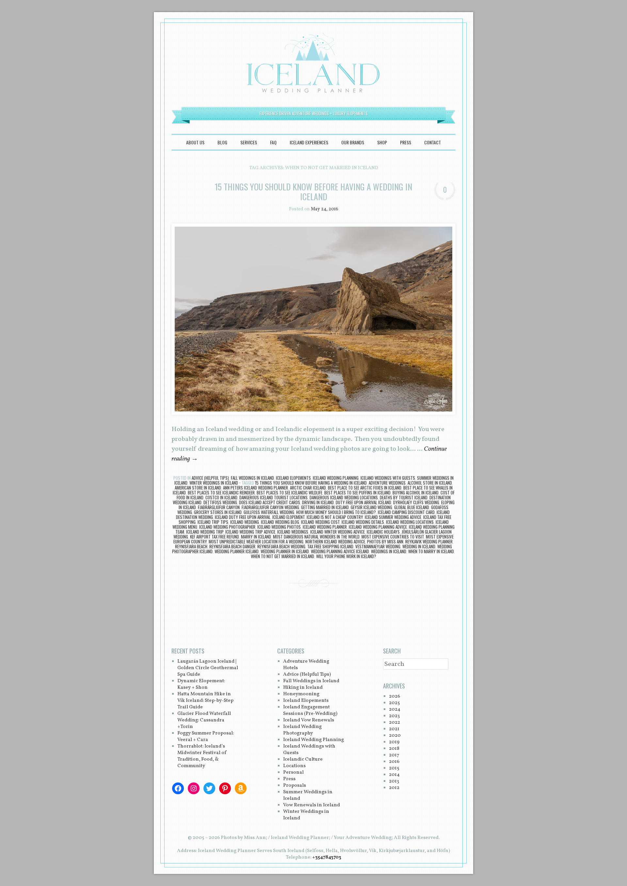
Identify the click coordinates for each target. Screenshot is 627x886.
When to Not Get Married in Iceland (282, 556)
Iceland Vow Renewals (308, 720)
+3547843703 (326, 857)
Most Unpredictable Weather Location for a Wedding (256, 541)
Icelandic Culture (303, 759)
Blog (222, 142)
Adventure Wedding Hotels (306, 664)
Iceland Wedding (244, 522)
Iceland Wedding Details (363, 522)
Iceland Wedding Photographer (227, 527)
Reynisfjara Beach (191, 546)
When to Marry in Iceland (431, 551)
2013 (394, 781)
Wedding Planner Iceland (237, 551)
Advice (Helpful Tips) (210, 478)
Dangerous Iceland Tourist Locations (273, 497)
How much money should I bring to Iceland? (336, 512)
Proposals (294, 785)
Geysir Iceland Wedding (371, 507)
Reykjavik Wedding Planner (429, 541)
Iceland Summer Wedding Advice (393, 517)
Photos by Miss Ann (385, 541)
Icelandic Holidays (383, 531)
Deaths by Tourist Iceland (403, 497)
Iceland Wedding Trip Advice (250, 531)
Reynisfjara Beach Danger (232, 546)
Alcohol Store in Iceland (430, 482)
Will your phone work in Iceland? (346, 556)
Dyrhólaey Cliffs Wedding (416, 502)
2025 (394, 703)
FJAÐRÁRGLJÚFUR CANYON (219, 507)
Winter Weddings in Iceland (213, 482)
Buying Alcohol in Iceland (416, 492)
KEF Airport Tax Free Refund (214, 536)
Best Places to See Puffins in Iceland (357, 492)
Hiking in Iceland (303, 687)
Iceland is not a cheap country (335, 517)
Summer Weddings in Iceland (307, 795)
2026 (394, 696)
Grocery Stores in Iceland (218, 512)
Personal (293, 772)
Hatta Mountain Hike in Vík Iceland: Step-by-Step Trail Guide (205, 701)
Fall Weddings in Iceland (252, 478)
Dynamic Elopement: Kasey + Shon (201, 684)
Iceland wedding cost (320, 522)
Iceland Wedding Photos (279, 527)
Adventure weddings (387, 482)
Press (405, 142)
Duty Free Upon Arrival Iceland (363, 502)
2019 (394, 742)
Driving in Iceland (318, 502)
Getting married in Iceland (325, 507)
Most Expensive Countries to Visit (393, 536)
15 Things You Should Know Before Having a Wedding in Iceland (313, 191)
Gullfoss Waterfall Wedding (269, 512)
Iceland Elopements (293, 478)
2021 (394, 729)
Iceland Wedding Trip (204, 531)
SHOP (382, 142)
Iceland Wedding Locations (410, 522)
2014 (394, 774)
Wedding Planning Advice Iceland (340, 551)
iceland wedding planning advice (378, 527)
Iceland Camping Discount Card (406, 512)
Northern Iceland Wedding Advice (335, 541)
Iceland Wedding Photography (302, 730)
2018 (394, 748)
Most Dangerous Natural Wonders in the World (316, 536)
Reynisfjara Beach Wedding (281, 546)
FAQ (273, 142)
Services (248, 142)
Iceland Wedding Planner (325, 527)
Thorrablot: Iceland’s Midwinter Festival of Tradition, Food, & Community (202, 756)
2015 (394, 768)
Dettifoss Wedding (220, 502)
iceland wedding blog (280, 522)
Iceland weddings (292, 531)
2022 (394, 722)
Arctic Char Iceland (308, 487)
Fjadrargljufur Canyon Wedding (270, 507)
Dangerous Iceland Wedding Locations (344, 497)
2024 (394, 709)
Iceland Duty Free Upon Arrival (242, 517)
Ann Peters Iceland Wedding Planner (255, 487)
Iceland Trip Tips (213, 522)
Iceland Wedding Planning (336, 478)
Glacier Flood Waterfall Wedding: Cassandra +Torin (204, 720)
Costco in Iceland (221, 497)
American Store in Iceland (198, 487)
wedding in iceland (418, 546)
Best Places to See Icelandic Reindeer (221, 492)
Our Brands (352, 142)
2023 (394, 716)
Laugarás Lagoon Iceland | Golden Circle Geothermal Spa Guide (207, 668)
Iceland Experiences (309, 142)
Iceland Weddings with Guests (388, 478)
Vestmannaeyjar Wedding (377, 546)
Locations (294, 766)
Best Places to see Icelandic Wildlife (289, 492)
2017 (394, 755)
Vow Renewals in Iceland (311, 805)
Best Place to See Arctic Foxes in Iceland (364, 487)
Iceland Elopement (288, 517)
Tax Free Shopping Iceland (330, 546)
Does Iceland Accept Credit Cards (269, 502)
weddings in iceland (388, 551)
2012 (394, 787)
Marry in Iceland (256, 536)
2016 (394, 761)
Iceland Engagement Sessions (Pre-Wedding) (310, 710)
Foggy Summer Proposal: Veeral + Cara (205, 736)
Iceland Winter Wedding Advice (337, 531)
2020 (395, 735)
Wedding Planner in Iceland (285, 551)
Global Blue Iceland (411, 507)
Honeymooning (301, 694)
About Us (195, 142)
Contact (432, 142)
